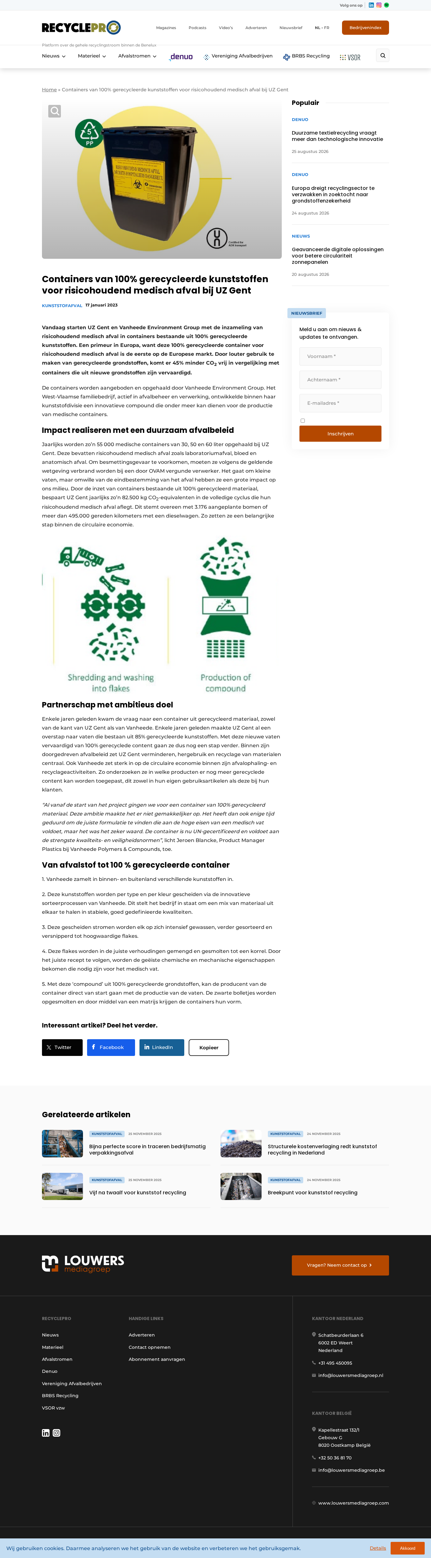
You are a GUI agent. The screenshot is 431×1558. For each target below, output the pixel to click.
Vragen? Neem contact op (337, 1265)
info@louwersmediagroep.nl (350, 1375)
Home (49, 90)
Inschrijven (341, 434)
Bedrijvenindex (365, 27)
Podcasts (197, 27)
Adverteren (256, 27)
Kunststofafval (62, 305)
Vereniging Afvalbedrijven (241, 56)
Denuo (49, 1371)
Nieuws (51, 56)
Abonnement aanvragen (157, 1359)
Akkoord (407, 1548)
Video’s (226, 27)
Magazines (166, 27)
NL (317, 27)
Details (378, 1548)
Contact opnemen (150, 1347)
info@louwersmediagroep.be (351, 1470)
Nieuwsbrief (291, 27)
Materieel (89, 56)
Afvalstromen (134, 56)
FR (326, 27)
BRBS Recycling (310, 56)
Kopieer (208, 1048)
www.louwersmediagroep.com (353, 1503)
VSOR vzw (53, 1408)
